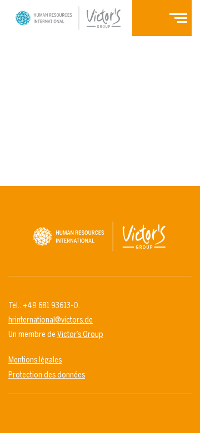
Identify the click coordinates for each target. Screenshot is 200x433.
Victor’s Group (80, 334)
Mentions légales (35, 359)
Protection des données (46, 374)
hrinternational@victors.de (50, 319)
